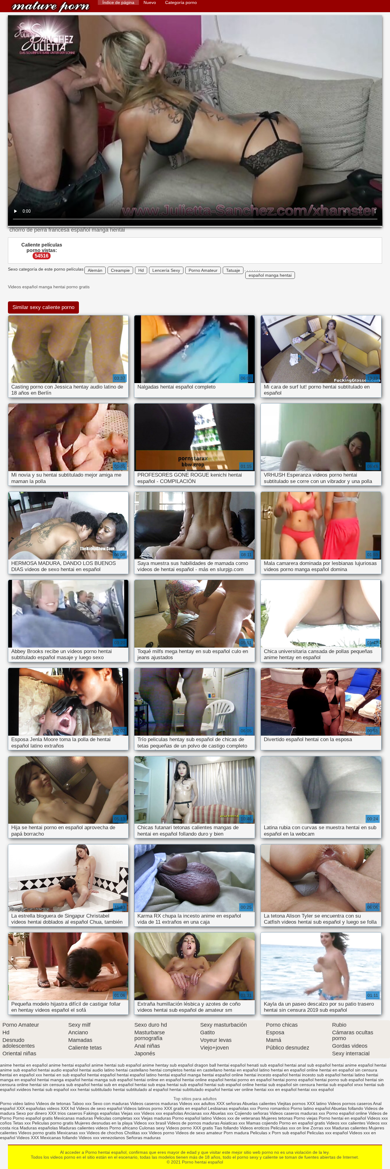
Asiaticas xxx (232, 1123)
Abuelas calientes (259, 1103)
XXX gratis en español (185, 1108)
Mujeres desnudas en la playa (104, 1123)
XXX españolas (31, 1108)
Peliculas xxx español (327, 1132)
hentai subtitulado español (194, 1089)
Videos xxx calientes (345, 1123)
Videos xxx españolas (162, 1113)
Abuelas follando (347, 1108)
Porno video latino (17, 1103)
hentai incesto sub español (314, 1074)
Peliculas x (260, 1132)
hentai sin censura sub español (60, 1084)
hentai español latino (137, 1074)
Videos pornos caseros (350, 1103)
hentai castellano (132, 1070)
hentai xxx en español (275, 1089)
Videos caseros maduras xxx (297, 1113)
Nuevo (150, 2)
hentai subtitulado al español (140, 1089)
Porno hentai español (50, 7)
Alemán (95, 270)
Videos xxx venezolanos (102, 1137)
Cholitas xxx (135, 1132)
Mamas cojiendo (262, 1123)
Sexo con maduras (111, 1103)
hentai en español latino (247, 1070)
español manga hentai (270, 275)
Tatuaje (233, 270)
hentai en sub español (64, 1074)
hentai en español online (294, 1070)
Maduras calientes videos (83, 1127)
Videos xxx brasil (150, 1123)
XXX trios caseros (65, 1113)
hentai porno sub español (339, 1079)
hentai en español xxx (21, 1074)
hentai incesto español (266, 1074)
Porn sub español (289, 1132)
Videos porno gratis (37, 1132)
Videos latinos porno (143, 1108)
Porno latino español (311, 1108)
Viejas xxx (130, 1113)
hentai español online (222, 1074)
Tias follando (227, 1127)
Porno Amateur (203, 270)
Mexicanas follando (58, 1137)
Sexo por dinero (32, 1113)
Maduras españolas (39, 1127)
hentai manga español (58, 1079)
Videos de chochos (105, 1132)
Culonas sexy (152, 1127)
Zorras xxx (320, 1127)
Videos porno (179, 1127)
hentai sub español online (229, 1084)
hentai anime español (352, 1065)
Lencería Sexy (166, 270)
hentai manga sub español (107, 1079)
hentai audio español (58, 1070)
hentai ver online (237, 1089)
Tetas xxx (22, 1123)
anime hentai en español (24, 1065)
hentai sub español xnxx (339, 1084)
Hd (141, 270)
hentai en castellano (203, 1070)
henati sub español (265, 1065)
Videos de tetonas (53, 1103)
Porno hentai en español (342, 1118)
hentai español (101, 1074)
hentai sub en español (112, 1084)
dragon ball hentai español (220, 1065)
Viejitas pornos (291, 1103)
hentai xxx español (316, 1089)
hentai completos (166, 1070)
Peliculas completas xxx (117, 1118)
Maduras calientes (349, 1127)
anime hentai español (69, 1065)
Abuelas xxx (221, 1113)
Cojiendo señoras (251, 1113)
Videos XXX (27, 1137)
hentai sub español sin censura (285, 1084)
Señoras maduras (143, 1137)
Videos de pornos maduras (193, 1123)
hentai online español (202, 1079)
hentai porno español (293, 1079)
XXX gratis (203, 1127)
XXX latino (317, 1103)
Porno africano (123, 1127)
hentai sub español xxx (54, 1089)
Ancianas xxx (196, 1113)
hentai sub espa (150, 1084)
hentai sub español (185, 1084)
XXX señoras (228, 1103)
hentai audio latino (97, 1070)
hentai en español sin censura (348, 1070)
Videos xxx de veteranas (236, 1118)
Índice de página (118, 2)
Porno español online (346, 1113)
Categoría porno (181, 2)
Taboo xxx (81, 1103)
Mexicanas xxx (71, 1132)
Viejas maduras (156, 1118)
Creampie (120, 270)
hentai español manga (179, 1074)
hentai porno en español (248, 1079)
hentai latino (353, 1074)
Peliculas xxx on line (290, 1127)
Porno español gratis (33, 1118)
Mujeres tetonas (276, 1118)
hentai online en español (157, 1079)
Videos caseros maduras (154, 1103)
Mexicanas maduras (73, 1118)
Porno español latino (192, 1118)
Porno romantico (273, 1108)
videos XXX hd (61, 1108)
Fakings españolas (101, 1113)
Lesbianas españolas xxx (232, 1108)
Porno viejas (305, 1118)
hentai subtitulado (95, 1089)
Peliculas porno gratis (52, 1123)
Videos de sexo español (99, 1108)
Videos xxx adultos (197, 1103)
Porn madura (236, 1132)
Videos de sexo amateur (199, 1132)
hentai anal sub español (308, 1065)
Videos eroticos (254, 1127)
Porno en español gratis (302, 1123)
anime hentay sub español (167, 1065)
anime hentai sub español (116, 1065)
